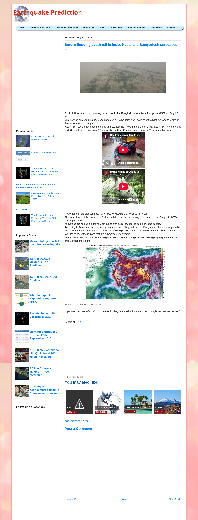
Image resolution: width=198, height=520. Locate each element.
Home (21, 27)
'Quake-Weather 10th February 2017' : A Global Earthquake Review (44, 171)
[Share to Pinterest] (81, 377)
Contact (171, 27)
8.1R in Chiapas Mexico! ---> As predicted (40, 372)
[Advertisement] (123, 103)
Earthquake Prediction (47, 12)
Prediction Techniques (67, 27)
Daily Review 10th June (44, 152)
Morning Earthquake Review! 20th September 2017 (43, 335)
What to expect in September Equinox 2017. (42, 298)
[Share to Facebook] (78, 377)
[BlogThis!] (71, 377)
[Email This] (68, 377)
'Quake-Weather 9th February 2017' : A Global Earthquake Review (44, 218)
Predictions (89, 27)
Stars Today (117, 27)
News (103, 27)
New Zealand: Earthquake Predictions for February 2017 (45, 196)
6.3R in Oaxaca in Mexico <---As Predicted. (41, 262)
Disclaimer (156, 27)
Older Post (174, 499)
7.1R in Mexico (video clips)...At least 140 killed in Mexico (44, 353)
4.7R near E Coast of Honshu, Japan (42, 138)
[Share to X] (74, 377)
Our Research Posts (40, 27)
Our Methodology (137, 27)
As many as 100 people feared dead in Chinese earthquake (44, 390)
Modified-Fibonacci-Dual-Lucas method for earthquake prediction (37, 186)
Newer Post (73, 499)
